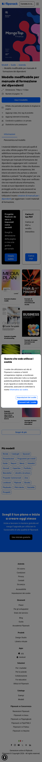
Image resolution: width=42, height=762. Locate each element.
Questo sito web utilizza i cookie (18, 360)
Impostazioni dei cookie (26, 397)
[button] (4, 757)
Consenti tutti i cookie (27, 402)
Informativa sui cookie (19, 390)
